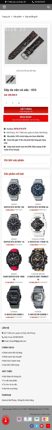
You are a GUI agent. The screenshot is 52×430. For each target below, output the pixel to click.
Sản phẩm (18, 17)
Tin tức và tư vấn (10, 385)
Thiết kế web (33, 409)
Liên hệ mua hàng (10, 389)
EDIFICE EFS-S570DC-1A (14, 242)
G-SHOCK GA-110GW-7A (38, 242)
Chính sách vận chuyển (12, 357)
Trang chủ (6, 17)
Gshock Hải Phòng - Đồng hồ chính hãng (18, 400)
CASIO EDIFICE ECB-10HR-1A (14, 278)
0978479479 (40, 2)
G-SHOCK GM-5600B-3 (14, 314)
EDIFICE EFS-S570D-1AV (14, 207)
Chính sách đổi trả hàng (12, 353)
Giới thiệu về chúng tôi (12, 376)
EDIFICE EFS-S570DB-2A (38, 207)
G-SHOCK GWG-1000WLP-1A (38, 278)
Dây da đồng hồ (31, 17)
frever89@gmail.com (17, 341)
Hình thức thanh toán (11, 361)
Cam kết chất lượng (11, 365)
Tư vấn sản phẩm (10, 381)
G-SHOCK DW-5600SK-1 (38, 314)
